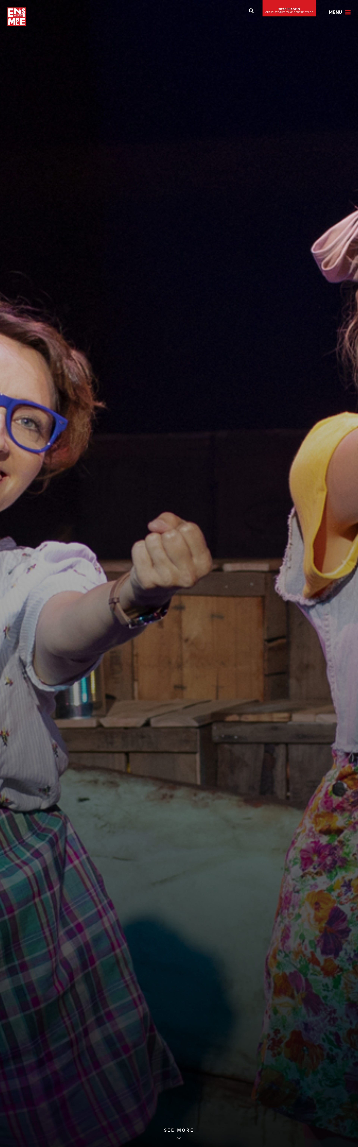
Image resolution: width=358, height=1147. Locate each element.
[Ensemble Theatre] (16, 16)
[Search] (251, 11)
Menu (335, 12)
